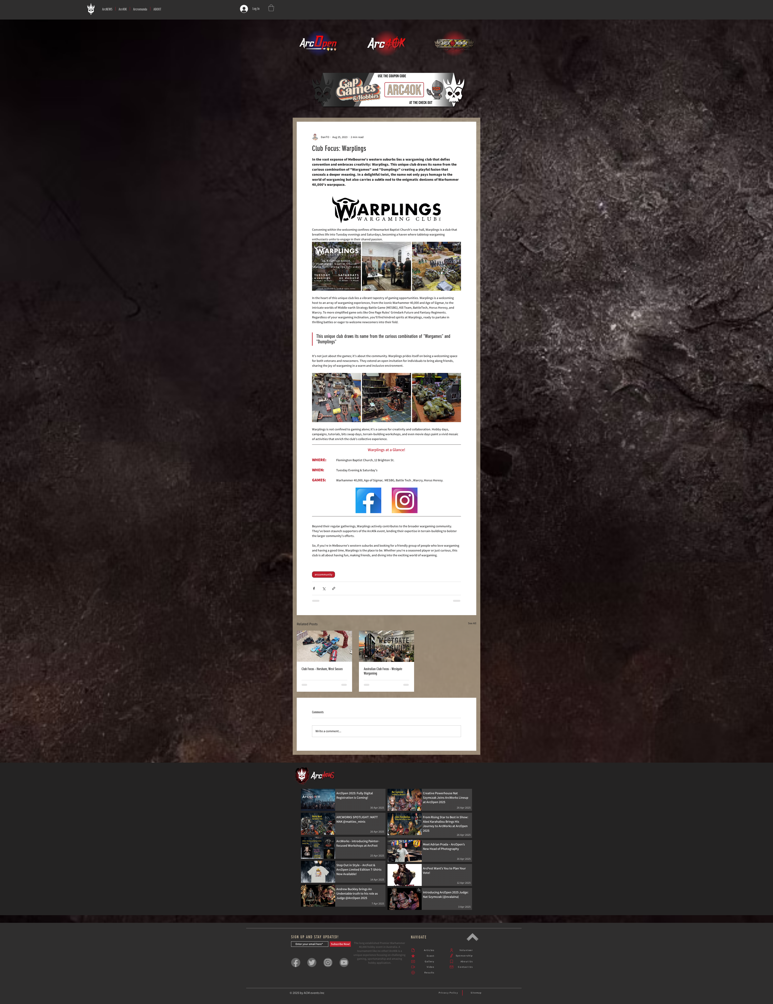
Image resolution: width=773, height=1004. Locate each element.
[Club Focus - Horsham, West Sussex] (324, 648)
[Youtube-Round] (344, 969)
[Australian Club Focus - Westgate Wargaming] (386, 649)
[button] (123, 9)
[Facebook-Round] (296, 969)
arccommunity (323, 577)
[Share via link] (334, 591)
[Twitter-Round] (312, 969)
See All (472, 626)
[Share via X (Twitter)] (324, 591)
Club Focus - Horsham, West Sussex (322, 672)
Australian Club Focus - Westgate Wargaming (383, 674)
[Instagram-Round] (328, 969)
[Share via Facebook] (314, 591)
